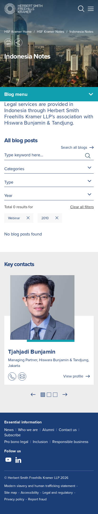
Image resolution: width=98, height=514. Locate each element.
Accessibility (30, 492)
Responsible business (70, 441)
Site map (10, 492)
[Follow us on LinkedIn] (18, 460)
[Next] (65, 395)
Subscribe (12, 435)
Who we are (28, 429)
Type (8, 182)
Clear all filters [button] (82, 207)
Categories (14, 169)
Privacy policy (14, 499)
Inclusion (40, 441)
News (9, 429)
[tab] (43, 395)
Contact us (68, 429)
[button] (81, 9)
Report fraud (37, 499)
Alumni (48, 429)
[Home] (23, 8)
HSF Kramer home (18, 31)
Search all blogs (74, 147)
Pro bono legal (16, 441)
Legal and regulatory (58, 492)
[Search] (77, 20)
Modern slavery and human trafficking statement (39, 485)
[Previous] (33, 395)
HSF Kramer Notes (50, 31)
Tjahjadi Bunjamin (31, 351)
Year (8, 195)
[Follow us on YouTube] (8, 460)
